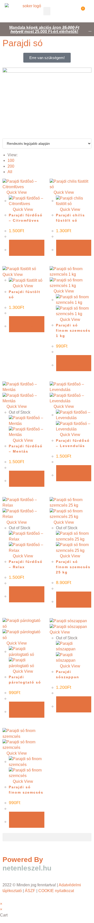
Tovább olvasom (27, 479)
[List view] (7, 135)
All (10, 172)
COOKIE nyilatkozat (56, 891)
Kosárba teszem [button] (26, 248)
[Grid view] (4, 135)
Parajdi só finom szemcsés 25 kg (73, 567)
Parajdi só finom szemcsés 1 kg (73, 330)
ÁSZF (30, 891)
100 (11, 160)
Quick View (16, 192)
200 (11, 166)
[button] (46, 11)
